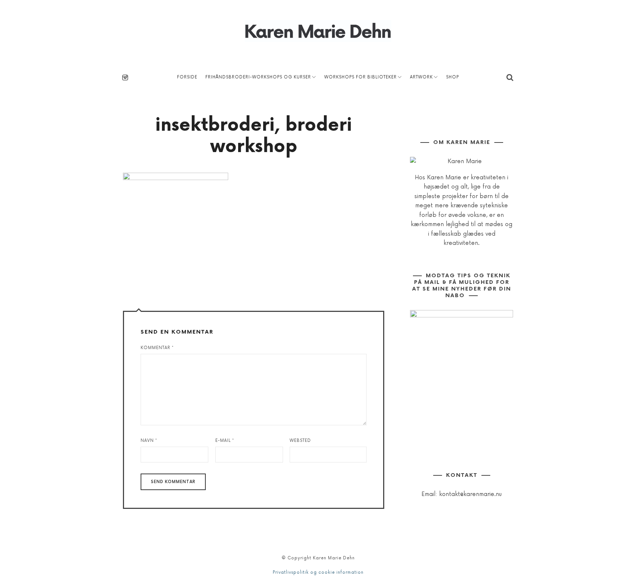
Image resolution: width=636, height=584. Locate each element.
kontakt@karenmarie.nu (470, 494)
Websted (300, 440)
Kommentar (157, 347)
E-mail (224, 440)
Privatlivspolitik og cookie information (318, 572)
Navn (149, 440)
